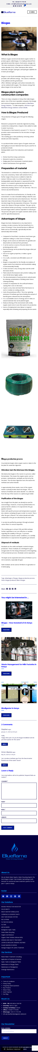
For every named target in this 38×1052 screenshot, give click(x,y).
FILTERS (3, 924)
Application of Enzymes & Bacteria (11, 959)
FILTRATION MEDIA (7, 922)
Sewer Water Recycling (7, 932)
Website (3, 817)
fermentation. (5, 476)
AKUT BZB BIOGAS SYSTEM (9, 917)
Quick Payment (7, 992)
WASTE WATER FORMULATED (10, 912)
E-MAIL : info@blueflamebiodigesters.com (19, 4)
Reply (4, 744)
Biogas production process (27, 578)
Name (3, 801)
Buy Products (7, 988)
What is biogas (20, 580)
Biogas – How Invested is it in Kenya (16, 623)
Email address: (5, 1028)
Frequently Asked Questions (11, 986)
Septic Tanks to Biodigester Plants (11, 962)
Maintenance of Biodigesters (9, 967)
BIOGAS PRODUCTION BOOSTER (11, 906)
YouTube (17, 5)
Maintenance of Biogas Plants (10, 964)
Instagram (13, 5)
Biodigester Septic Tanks (8, 930)
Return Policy (7, 990)
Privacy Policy (7, 983)
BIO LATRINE (5, 919)
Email (3, 809)
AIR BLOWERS (5, 927)
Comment (4, 781)
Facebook (15, 5)
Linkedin (21, 5)
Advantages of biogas (11, 578)
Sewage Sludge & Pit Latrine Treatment (12, 948)
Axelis (25, 1049)
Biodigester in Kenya (10, 708)
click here (27, 105)
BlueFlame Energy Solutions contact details (14, 107)
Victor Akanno (6, 752)
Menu (33, 12)
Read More (6, 630)
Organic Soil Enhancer (7, 935)
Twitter (19, 5)
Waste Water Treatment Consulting (11, 957)
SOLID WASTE (5, 909)
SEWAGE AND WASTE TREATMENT (11, 940)
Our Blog (5, 994)
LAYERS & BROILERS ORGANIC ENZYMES (13, 942)
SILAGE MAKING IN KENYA (9, 945)
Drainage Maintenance (7, 969)
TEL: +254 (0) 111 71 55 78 (19, 2)
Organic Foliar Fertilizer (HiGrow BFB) (12, 937)
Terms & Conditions (9, 981)
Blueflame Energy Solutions (27, 1047)
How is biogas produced (8, 580)
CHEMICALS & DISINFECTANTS (10, 914)
